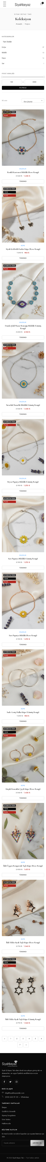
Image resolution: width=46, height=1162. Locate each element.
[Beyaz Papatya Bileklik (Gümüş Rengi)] (23, 447)
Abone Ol (37, 1143)
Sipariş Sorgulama (8, 1115)
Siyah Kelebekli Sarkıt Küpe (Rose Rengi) (23, 249)
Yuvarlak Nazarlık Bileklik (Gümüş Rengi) (23, 405)
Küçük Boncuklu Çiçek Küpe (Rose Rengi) (23, 789)
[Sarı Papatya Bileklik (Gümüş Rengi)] (23, 524)
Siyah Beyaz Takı (18, 1158)
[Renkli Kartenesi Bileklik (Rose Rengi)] (23, 137)
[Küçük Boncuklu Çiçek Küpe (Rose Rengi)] (23, 754)
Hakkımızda (6, 1123)
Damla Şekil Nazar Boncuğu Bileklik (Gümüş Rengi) (23, 327)
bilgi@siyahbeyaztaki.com (14, 1093)
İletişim (4, 1107)
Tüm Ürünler (7, 41)
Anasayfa (19, 24)
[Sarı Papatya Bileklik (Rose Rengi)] (23, 601)
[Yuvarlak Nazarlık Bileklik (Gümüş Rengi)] (23, 370)
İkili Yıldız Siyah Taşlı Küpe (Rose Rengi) (23, 942)
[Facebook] (4, 1082)
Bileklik (23, 52)
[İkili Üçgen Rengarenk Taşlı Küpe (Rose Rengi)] (23, 831)
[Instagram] (16, 1082)
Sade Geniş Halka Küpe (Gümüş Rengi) (23, 712)
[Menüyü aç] (4, 4)
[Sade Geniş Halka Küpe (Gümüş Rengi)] (23, 677)
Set (23, 63)
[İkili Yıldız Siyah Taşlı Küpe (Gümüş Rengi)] (23, 985)
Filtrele (23, 88)
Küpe (23, 58)
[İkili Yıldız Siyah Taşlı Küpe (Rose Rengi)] (23, 908)
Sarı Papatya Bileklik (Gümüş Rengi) (23, 558)
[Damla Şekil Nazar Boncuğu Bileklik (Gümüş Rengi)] (23, 291)
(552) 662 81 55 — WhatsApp (17, 1097)
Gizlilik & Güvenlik (8, 1111)
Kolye (23, 47)
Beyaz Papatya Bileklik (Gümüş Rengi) (23, 482)
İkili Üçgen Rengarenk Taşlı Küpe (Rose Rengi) (23, 866)
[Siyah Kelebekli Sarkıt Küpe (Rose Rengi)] (23, 214)
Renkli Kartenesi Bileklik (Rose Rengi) (23, 172)
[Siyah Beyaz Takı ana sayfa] (23, 4)
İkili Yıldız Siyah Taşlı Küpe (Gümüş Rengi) (23, 1019)
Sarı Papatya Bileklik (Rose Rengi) (23, 635)
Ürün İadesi (6, 1119)
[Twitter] (10, 1082)
